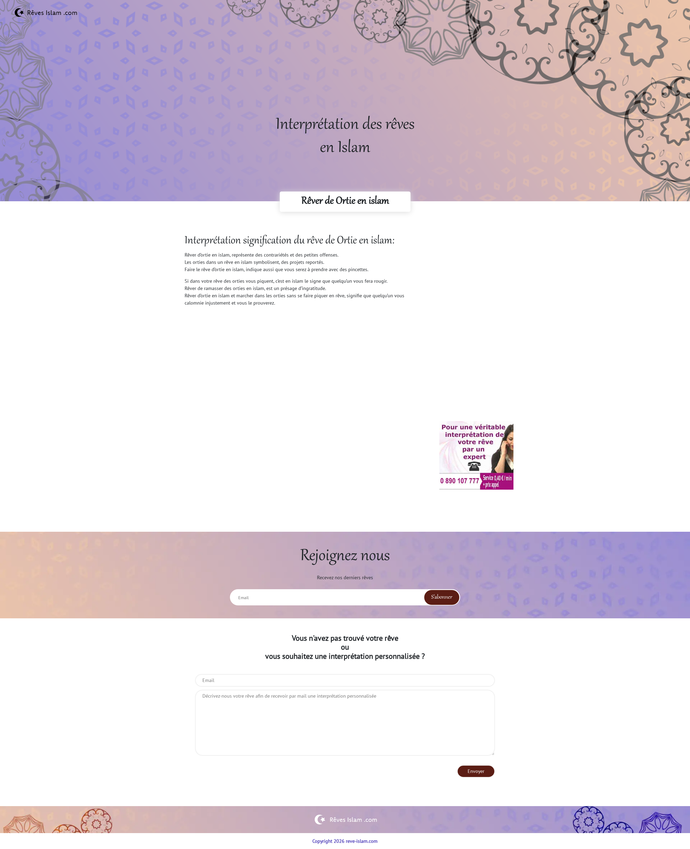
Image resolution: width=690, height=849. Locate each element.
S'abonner (441, 597)
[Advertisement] (345, 76)
